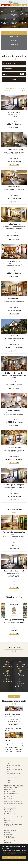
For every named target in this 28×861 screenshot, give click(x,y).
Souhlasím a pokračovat (14, 857)
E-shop (24, 5)
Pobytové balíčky (14, 44)
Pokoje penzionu (14, 36)
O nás (8, 763)
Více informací (14, 127)
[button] (14, 648)
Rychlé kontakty (14, 5)
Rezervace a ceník (14, 32)
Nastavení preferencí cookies (9, 853)
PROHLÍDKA (15, 696)
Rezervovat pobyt (5, 5)
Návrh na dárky (19, 88)
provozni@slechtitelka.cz (12, 723)
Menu (20, 5)
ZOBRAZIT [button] (14, 79)
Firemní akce (14, 40)
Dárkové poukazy (14, 48)
